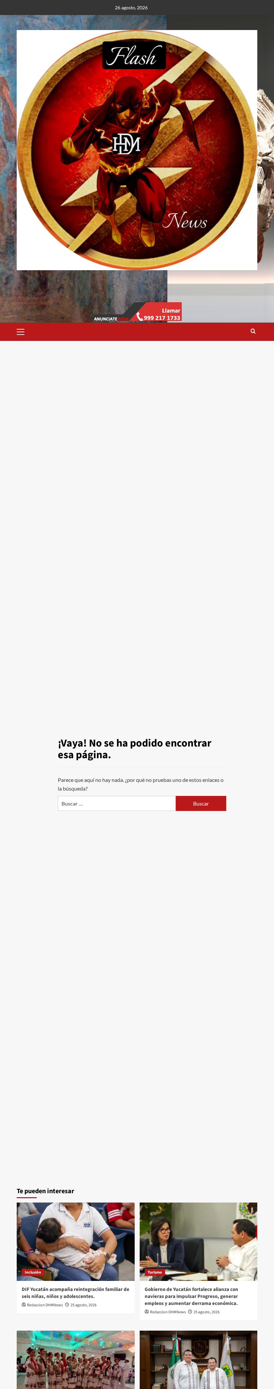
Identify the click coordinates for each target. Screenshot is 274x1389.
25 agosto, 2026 (84, 1305)
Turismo (155, 1272)
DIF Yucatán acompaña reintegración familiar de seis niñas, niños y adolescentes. (75, 1293)
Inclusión (33, 1272)
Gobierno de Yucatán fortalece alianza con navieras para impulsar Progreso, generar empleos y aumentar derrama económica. (191, 1296)
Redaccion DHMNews (45, 1305)
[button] (23, 331)
